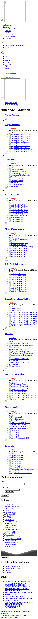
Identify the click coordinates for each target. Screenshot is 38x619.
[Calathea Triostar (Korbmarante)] (21, 355)
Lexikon (8, 64)
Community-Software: (14, 615)
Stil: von (9, 617)
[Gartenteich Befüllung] (17, 179)
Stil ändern (5, 557)
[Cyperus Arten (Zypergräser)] (19, 351)
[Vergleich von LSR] (16, 399)
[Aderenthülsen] (15, 421)
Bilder (7, 66)
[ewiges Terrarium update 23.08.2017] (22, 150)
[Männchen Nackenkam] (17, 245)
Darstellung (5, 487)
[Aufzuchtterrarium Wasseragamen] (21, 469)
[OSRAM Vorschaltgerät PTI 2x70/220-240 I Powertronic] (23, 425)
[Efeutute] (13, 357)
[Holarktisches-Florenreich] (18, 343)
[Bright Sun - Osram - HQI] (18, 386)
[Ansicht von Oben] (16, 169)
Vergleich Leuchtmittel (14, 374)
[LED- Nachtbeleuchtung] (18, 274)
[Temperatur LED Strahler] (18, 215)
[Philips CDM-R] (15, 309)
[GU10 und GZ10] (16, 326)
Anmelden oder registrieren (14, 45)
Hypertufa (9, 446)
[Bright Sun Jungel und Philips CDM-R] (23, 312)
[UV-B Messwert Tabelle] (18, 384)
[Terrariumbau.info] (13, 21)
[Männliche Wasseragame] (18, 239)
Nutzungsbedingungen (12, 566)
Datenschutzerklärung (12, 568)
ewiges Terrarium (12, 125)
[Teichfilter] (13, 177)
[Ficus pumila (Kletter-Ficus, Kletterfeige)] (23, 361)
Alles (7, 56)
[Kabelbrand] (14, 430)
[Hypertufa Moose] (16, 456)
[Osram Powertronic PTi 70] (19, 438)
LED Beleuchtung (13, 194)
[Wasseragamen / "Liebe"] (18, 248)
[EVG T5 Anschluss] (16, 419)
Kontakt (7, 570)
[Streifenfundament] (16, 181)
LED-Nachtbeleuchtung (15, 264)
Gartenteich (10, 159)
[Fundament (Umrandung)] (18, 171)
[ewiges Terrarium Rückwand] (19, 134)
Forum (7, 68)
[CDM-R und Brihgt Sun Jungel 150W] (23, 395)
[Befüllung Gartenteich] (17, 173)
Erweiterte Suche (10, 74)
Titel (2, 482)
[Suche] (2, 51)
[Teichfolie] (13, 183)
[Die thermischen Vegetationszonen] (21, 345)
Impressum (8, 572)
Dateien (7, 70)
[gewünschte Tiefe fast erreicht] (20, 175)
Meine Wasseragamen (14, 229)
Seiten (7, 62)
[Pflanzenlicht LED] (16, 217)
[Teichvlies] (13, 186)
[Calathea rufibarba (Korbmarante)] (21, 353)
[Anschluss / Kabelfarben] (18, 392)
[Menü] (2, 42)
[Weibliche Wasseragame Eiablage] (21, 247)
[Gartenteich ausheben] (17, 184)
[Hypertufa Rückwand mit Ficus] (20, 471)
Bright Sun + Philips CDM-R (17, 299)
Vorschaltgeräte (11, 407)
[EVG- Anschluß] (15, 417)
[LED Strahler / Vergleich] (18, 204)
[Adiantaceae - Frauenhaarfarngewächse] (23, 349)
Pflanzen (9, 334)
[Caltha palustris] (15, 366)
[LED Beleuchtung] (16, 214)
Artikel (7, 60)
